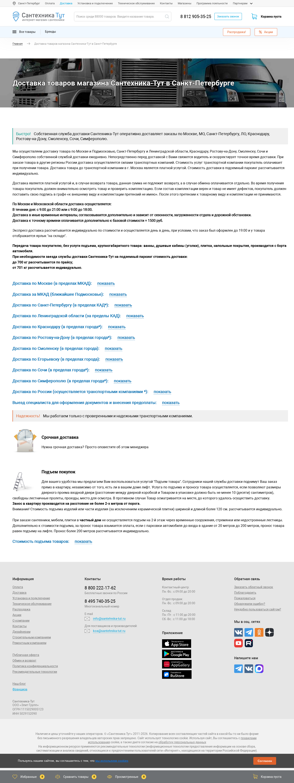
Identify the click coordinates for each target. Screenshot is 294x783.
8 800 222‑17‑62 (100, 587)
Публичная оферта (25, 655)
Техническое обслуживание (136, 3)
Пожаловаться (244, 598)
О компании (20, 620)
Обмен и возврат (24, 660)
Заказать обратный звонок (253, 587)
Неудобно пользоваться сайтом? (257, 609)
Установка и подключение (95, 3)
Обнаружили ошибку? (249, 604)
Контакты (166, 3)
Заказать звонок (228, 16)
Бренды (50, 31)
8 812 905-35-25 (195, 16)
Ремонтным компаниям (29, 643)
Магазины (184, 3)
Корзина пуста (271, 16)
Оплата (50, 3)
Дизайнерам (21, 631)
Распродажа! (236, 32)
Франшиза (19, 689)
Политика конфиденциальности (35, 666)
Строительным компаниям (31, 637)
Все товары (27, 31)
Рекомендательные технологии (34, 671)
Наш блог (19, 683)
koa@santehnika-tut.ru (109, 631)
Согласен (265, 761)
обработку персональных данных (182, 742)
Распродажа (21, 609)
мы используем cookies (111, 760)
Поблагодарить (245, 592)
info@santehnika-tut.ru (109, 619)
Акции (268, 32)
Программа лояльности (212, 3)
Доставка (66, 3)
